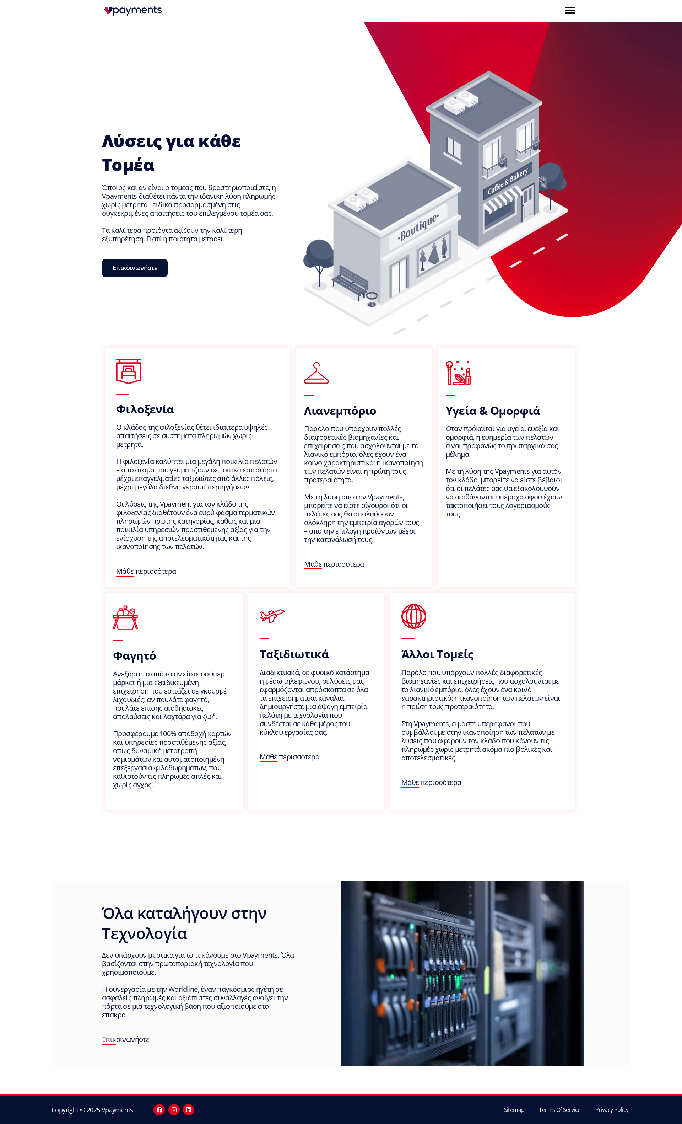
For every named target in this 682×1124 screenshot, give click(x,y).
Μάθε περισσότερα (146, 571)
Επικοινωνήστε (125, 1039)
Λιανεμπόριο (340, 410)
